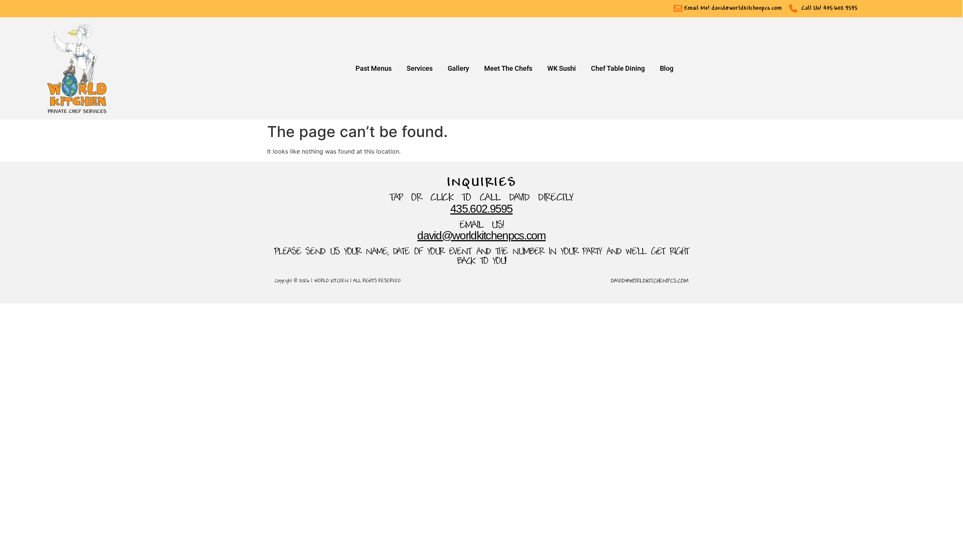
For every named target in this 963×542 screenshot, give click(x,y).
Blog (666, 68)
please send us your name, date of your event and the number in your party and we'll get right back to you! (481, 257)
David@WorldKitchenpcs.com (481, 235)
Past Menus (373, 68)
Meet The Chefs (508, 68)
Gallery (458, 68)
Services (420, 68)
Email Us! (481, 225)
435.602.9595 (481, 208)
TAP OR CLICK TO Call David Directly (481, 198)
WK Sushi (561, 68)
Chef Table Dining (618, 68)
